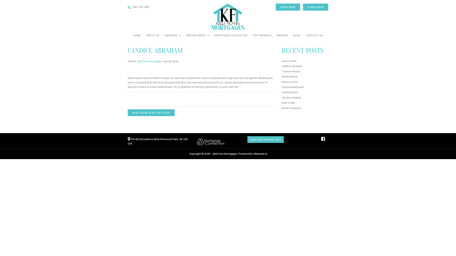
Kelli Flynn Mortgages (225, 153)
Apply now (288, 7)
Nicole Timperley (291, 108)
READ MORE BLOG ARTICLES (151, 112)
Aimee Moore (289, 76)
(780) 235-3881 (140, 7)
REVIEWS (282, 35)
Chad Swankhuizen (293, 87)
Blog (296, 35)
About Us (152, 35)
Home (137, 35)
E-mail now (316, 7)
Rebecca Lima (290, 82)
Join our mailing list (265, 139)
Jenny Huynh (289, 61)
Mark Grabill (288, 102)
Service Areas (196, 35)
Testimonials (262, 35)
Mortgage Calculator (230, 35)
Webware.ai (260, 153)
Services (171, 35)
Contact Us (314, 35)
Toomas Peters (291, 71)
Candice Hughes (291, 97)
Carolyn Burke (290, 92)
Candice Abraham (292, 66)
